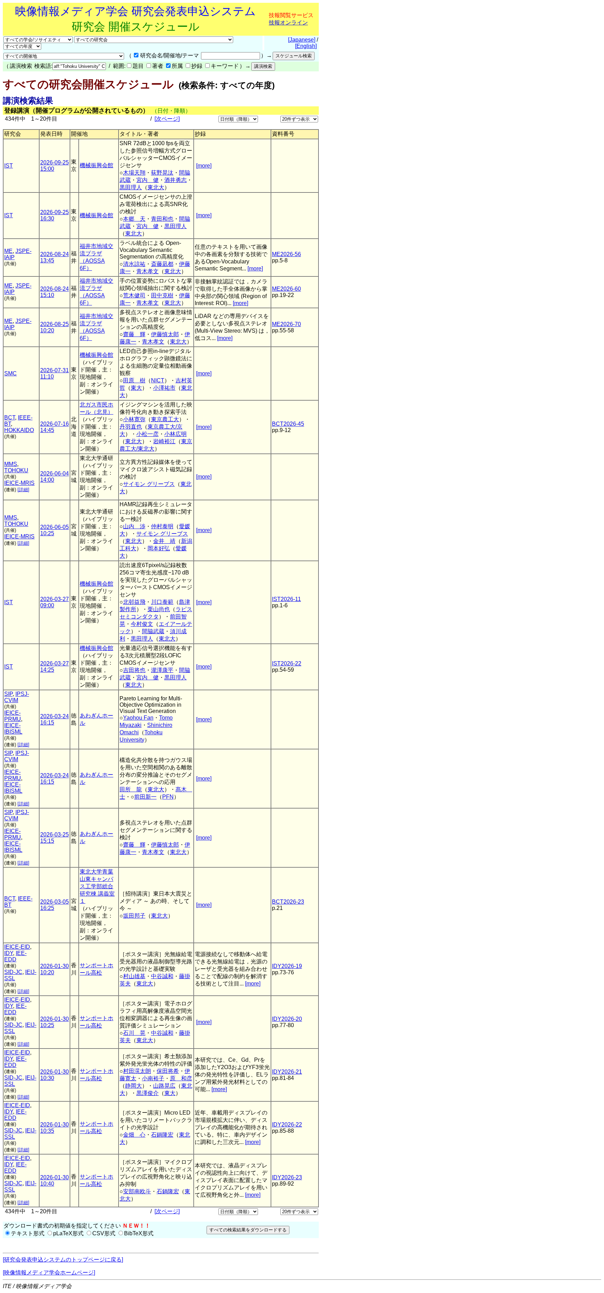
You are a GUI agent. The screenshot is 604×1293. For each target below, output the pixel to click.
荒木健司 (134, 295)
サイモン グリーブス (149, 484)
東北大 (156, 187)
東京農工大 (165, 419)
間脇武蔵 (153, 631)
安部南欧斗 (137, 1191)
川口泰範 (162, 602)
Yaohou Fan (138, 718)
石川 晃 (134, 1033)
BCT (9, 418)
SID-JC (13, 972)
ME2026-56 (286, 254)
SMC (10, 373)
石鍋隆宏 (162, 1135)
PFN (168, 797)
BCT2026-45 (288, 424)
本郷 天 (134, 219)
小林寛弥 (134, 419)
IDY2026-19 (287, 966)
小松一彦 (147, 434)
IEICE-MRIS (19, 483)
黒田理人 (131, 187)
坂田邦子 (134, 916)
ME (8, 251)
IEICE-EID (17, 947)
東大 (136, 388)
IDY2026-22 (287, 1125)
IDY (8, 953)
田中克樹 (162, 295)
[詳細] (23, 489)
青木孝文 (147, 271)
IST (8, 166)
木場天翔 (134, 173)
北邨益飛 (134, 602)
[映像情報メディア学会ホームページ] (49, 1273)
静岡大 (133, 1086)
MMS (10, 464)
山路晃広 (164, 1086)
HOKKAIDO (19, 430)
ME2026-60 (286, 289)
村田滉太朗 (137, 1071)
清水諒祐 (134, 264)
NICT (157, 380)
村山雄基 (134, 976)
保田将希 (168, 1071)
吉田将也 (134, 670)
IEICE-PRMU (12, 716)
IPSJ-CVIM (16, 697)
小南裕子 (153, 1078)
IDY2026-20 (287, 1019)
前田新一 (145, 797)
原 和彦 (181, 1078)
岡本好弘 (159, 548)
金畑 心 (134, 1135)
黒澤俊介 (147, 1093)
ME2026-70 (286, 324)
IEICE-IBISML (13, 728)
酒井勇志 (175, 180)
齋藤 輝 (134, 334)
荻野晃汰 (162, 173)
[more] (203, 166)
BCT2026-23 (288, 902)
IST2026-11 (286, 599)
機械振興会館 (96, 165)
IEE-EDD (15, 956)
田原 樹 (134, 380)
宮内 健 (147, 180)
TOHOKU (16, 470)
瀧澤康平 (162, 670)
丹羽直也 (131, 427)
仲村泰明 (162, 526)
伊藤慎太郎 (165, 334)
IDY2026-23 (287, 1177)
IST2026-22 (286, 663)
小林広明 (175, 434)
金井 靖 (164, 541)
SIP (8, 694)
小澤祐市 (164, 388)
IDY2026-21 (287, 1072)
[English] (306, 46)
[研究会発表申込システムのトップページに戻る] (63, 1260)
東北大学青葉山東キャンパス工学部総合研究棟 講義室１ (97, 886)
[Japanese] (301, 40)
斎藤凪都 (162, 264)
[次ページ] (167, 119)
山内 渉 (134, 526)
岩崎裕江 (164, 441)
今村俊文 (142, 624)
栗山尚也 (159, 609)
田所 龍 (131, 789)
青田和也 (162, 219)
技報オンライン (288, 23)
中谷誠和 (162, 976)
